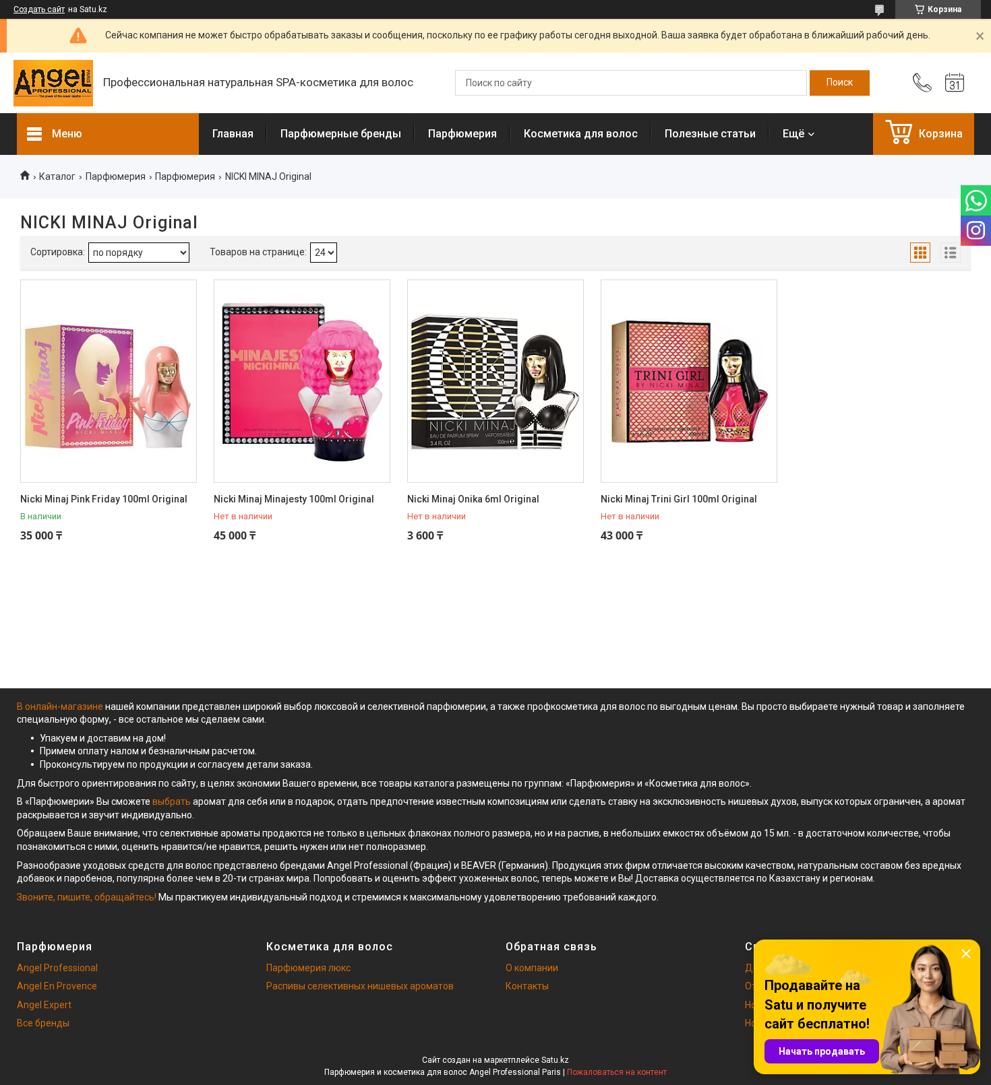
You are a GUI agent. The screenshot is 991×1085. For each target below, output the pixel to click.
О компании (532, 967)
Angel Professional (57, 967)
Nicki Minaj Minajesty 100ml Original (294, 499)
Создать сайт (39, 9)
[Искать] (840, 83)
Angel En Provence (57, 986)
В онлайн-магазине (61, 706)
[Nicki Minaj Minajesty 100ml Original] (302, 381)
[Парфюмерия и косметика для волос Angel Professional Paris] (53, 83)
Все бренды (43, 1023)
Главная (232, 133)
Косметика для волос (581, 133)
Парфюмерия (462, 133)
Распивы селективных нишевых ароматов (360, 986)
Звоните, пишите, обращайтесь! (86, 897)
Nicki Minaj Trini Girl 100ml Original (679, 499)
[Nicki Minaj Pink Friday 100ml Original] (108, 381)
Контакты (527, 986)
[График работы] (954, 82)
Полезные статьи (710, 133)
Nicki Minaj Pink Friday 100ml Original (103, 499)
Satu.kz (555, 1060)
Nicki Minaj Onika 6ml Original (473, 499)
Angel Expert (44, 1004)
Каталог (57, 176)
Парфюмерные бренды (340, 133)
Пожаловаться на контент (617, 1072)
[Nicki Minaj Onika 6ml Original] (495, 381)
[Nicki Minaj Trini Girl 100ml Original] (689, 381)
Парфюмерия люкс (308, 967)
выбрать (171, 801)
